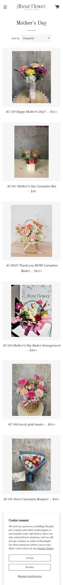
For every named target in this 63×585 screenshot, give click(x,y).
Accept (30, 557)
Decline (30, 567)
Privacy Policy (45, 548)
